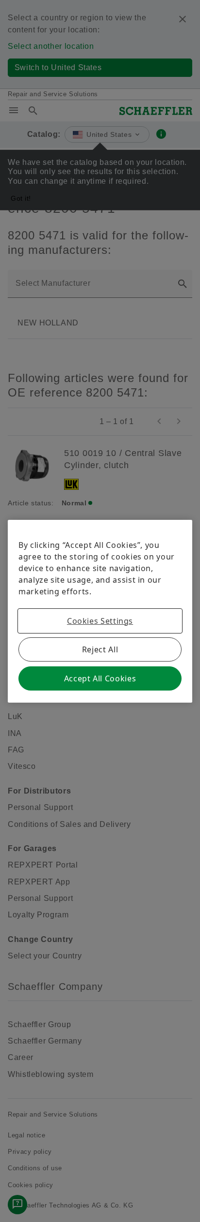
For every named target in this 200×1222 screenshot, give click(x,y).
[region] (100, 611)
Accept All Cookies (100, 678)
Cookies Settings (100, 621)
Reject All (100, 649)
